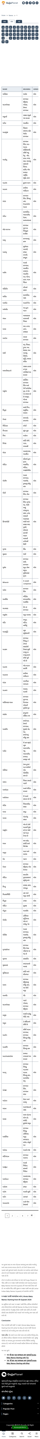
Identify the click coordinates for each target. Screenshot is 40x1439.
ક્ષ (3, 41)
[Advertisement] (20, 66)
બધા (4, 21)
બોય (12, 21)
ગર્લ (19, 21)
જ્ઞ (6, 41)
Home (3, 15)
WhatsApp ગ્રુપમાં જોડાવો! (19, 1427)
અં (3, 31)
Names (11, 15)
